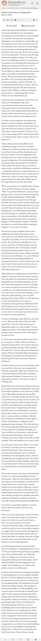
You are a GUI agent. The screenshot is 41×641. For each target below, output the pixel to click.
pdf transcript (29, 25)
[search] (13, 639)
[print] (36, 639)
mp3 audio (13, 25)
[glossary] (28, 639)
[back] (5, 639)
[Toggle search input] (37, 3)
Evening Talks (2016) (13, 8)
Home (3, 8)
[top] (20, 639)
